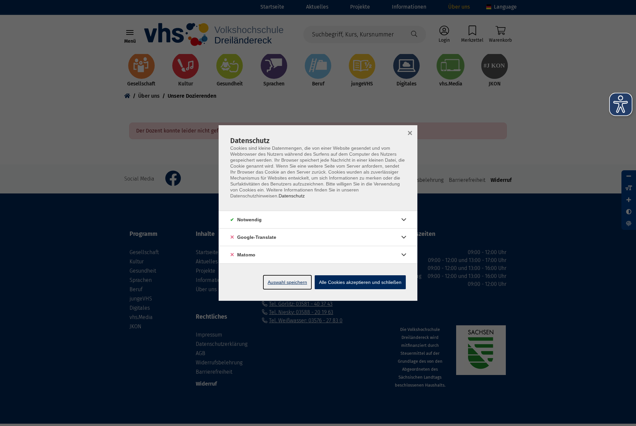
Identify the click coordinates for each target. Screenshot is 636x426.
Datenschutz (292, 195)
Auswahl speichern (287, 282)
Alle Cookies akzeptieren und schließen (360, 282)
